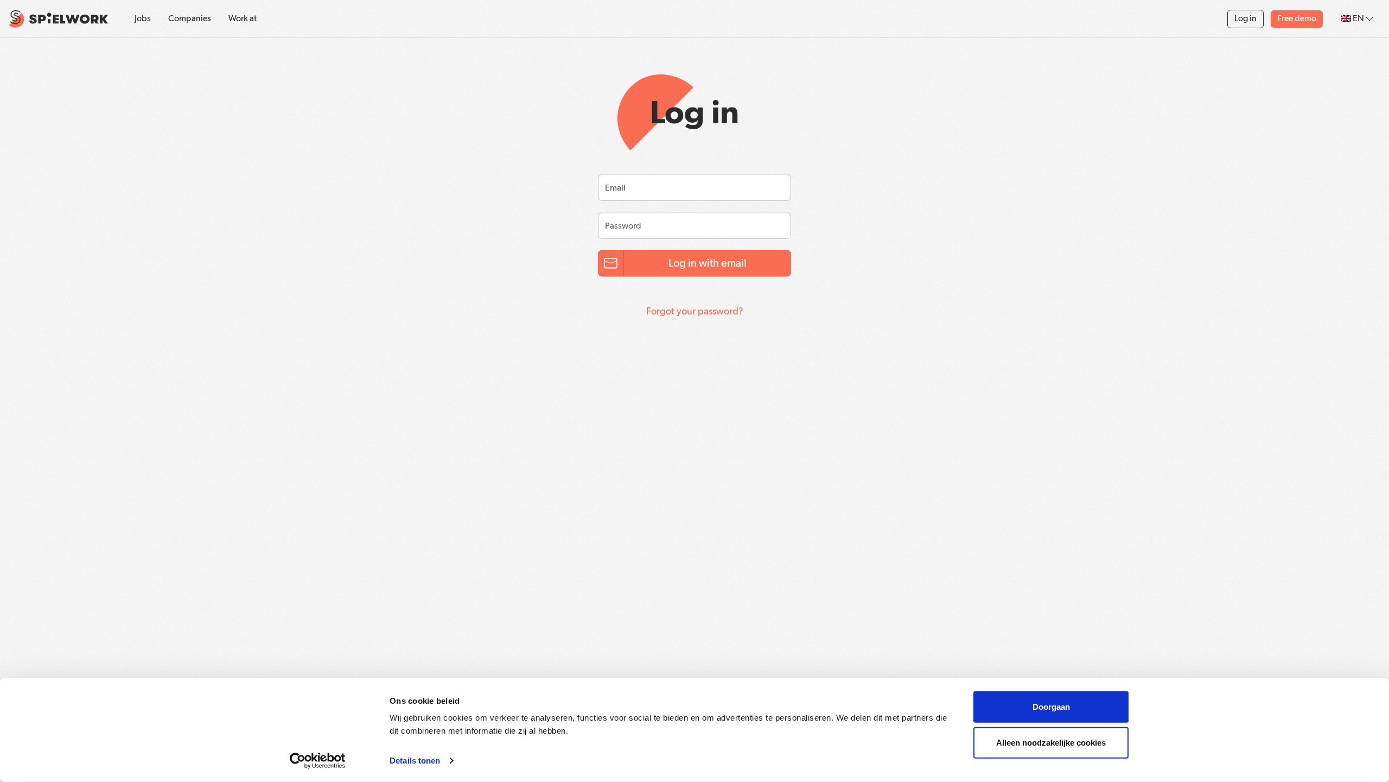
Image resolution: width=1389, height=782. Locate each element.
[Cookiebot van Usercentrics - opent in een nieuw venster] (317, 761)
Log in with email (707, 263)
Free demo (1296, 19)
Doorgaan (1051, 706)
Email (613, 184)
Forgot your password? (694, 312)
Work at (242, 19)
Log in (1245, 19)
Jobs (143, 19)
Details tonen (415, 760)
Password (618, 222)
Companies (189, 19)
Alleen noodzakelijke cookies (1051, 742)
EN (1358, 19)
